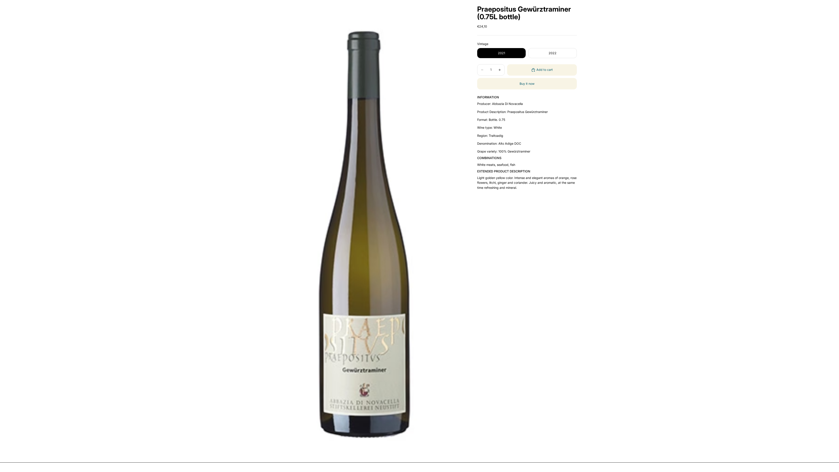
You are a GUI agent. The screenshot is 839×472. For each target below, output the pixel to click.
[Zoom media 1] (364, 229)
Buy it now (527, 83)
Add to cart (544, 69)
